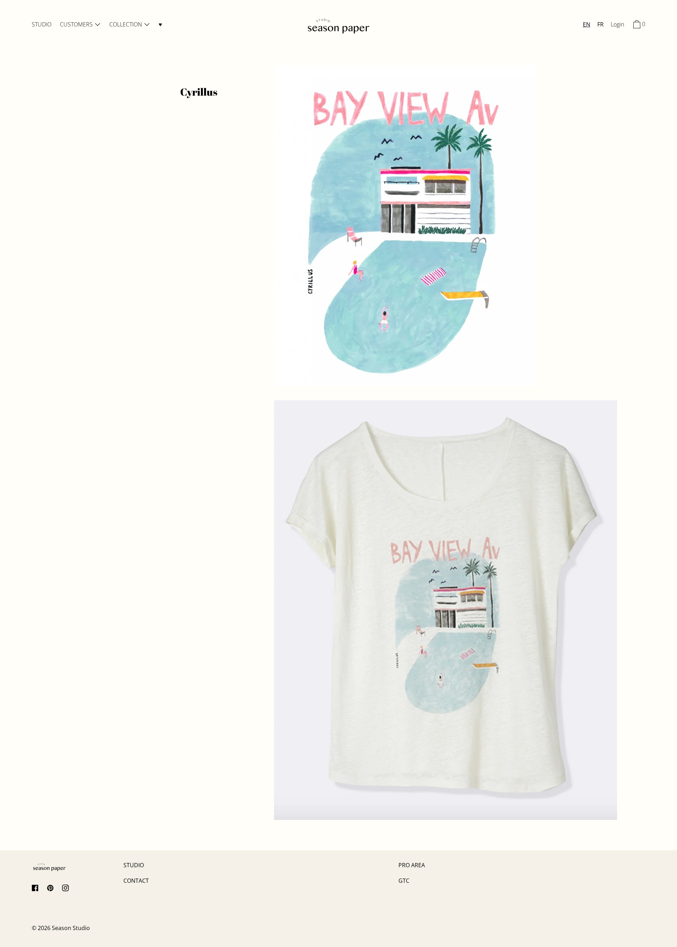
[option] (600, 24)
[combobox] (586, 24)
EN (586, 24)
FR (600, 24)
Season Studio (71, 928)
